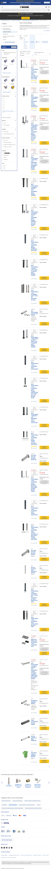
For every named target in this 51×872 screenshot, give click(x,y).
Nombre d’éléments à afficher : (25, 51)
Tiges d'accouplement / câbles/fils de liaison (33, 808)
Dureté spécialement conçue (9, 133)
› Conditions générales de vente (13, 855)
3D (36, 82)
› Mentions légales (4, 855)
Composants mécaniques (16, 20)
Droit (12, 64)
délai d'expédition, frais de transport (26, 43)
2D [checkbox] (4, 166)
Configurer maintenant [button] (44, 81)
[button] (47, 2)
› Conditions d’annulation (37, 855)
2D (34, 82)
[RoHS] (19, 831)
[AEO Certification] (14, 831)
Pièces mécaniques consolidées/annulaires (30, 20)
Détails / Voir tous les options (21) (8, 112)
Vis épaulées (5, 34)
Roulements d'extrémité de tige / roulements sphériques (12, 808)
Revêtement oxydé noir (8, 142)
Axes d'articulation (7, 31)
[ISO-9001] (3, 831)
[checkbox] (9, 98)
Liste (33, 41)
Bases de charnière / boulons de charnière (9, 37)
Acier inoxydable (7, 125)
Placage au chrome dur (8, 146)
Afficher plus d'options (7, 72)
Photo (38, 41)
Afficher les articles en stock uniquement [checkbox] (9, 53)
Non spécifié (6, 131)
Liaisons (4, 39)
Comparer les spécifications (45, 42)
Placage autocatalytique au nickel (9, 144)
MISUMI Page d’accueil (5, 20)
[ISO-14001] (9, 831)
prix (26, 48)
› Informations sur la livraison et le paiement (8, 857)
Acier (5, 123)
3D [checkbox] (4, 168)
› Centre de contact (45, 855)
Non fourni (6, 140)
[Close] (49, 14)
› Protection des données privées (26, 855)
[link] (34, 80)
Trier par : (28, 53)
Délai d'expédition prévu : (39, 52)
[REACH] (23, 831)
